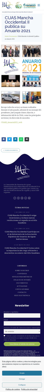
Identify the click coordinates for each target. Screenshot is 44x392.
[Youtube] (29, 198)
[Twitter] (18, 198)
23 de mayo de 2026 (22, 245)
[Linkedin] (22, 198)
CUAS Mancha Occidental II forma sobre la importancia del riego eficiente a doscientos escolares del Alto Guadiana (22, 250)
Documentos (13, 36)
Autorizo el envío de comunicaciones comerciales (22, 328)
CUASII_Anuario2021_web (11, 122)
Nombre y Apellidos (11, 312)
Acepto (22, 373)
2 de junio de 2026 (22, 212)
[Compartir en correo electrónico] (27, 139)
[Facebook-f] (14, 198)
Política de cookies (13, 389)
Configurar (22, 385)
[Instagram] (25, 198)
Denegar (22, 379)
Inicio (6, 36)
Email (6, 320)
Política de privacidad (29, 389)
